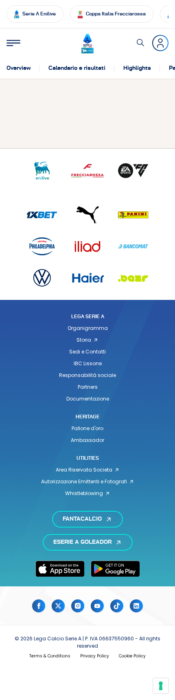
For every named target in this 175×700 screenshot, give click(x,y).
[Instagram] (77, 605)
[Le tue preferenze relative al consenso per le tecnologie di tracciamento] (160, 686)
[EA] (133, 171)
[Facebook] (38, 605)
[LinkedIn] (136, 605)
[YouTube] (97, 605)
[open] (13, 43)
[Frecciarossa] (87, 170)
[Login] (160, 43)
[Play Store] (115, 568)
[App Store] (59, 568)
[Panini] (133, 215)
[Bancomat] (133, 246)
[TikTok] (116, 605)
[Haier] (87, 278)
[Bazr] (133, 278)
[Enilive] (42, 171)
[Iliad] (87, 246)
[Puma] (87, 215)
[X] (58, 605)
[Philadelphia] (42, 246)
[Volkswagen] (42, 278)
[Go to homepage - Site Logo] (87, 43)
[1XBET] (42, 215)
